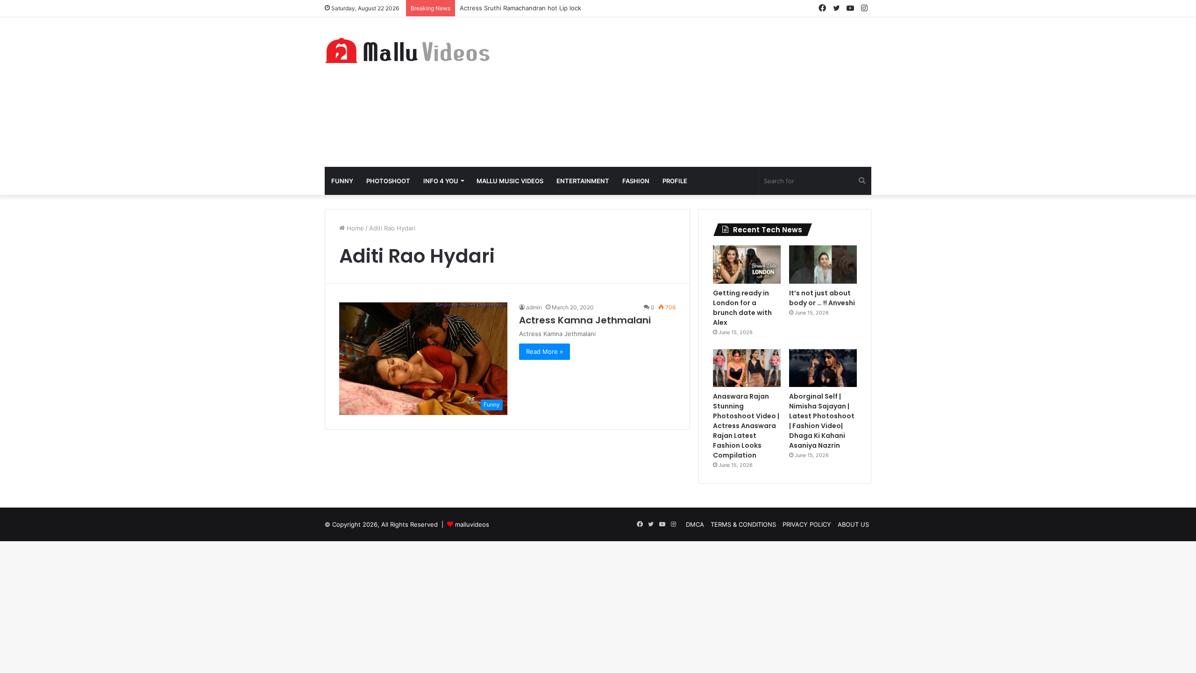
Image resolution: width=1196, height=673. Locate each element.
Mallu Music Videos (510, 181)
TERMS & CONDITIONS (743, 524)
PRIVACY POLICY (807, 524)
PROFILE (674, 181)
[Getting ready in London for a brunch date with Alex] (747, 264)
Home (354, 228)
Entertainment (582, 181)
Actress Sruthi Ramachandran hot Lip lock (520, 8)
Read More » (544, 351)
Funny (342, 181)
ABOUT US (853, 524)
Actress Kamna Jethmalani (585, 320)
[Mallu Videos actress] (411, 50)
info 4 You (440, 181)
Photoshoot (388, 181)
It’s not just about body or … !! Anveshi (822, 298)
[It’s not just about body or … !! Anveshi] (823, 264)
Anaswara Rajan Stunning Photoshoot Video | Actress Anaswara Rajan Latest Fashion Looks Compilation (746, 426)
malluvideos (472, 524)
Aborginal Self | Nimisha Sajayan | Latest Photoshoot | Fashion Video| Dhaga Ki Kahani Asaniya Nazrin (821, 421)
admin (534, 307)
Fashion (635, 181)
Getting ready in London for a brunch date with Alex (742, 307)
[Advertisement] (691, 92)
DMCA (695, 524)
